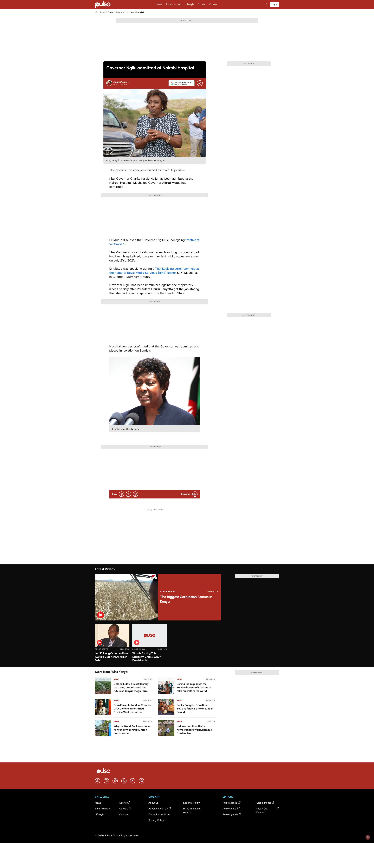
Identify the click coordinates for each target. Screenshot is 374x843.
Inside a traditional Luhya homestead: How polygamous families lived (194, 730)
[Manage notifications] (368, 837)
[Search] (266, 4)
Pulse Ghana (229, 808)
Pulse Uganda (230, 814)
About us (153, 802)
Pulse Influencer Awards (192, 810)
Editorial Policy (191, 802)
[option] (112, 644)
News (159, 4)
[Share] (200, 83)
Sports (201, 4)
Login (274, 4)
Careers (213, 4)
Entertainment (173, 4)
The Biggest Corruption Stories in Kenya (186, 599)
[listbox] (187, 644)
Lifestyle (190, 4)
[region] (187, 644)
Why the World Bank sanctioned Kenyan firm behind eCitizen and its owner (132, 730)
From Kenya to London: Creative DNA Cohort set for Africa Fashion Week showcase (132, 708)
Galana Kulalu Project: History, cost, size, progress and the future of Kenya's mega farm (131, 687)
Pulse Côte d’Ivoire (261, 810)
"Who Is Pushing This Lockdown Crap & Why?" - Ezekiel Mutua (147, 657)
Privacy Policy (156, 820)
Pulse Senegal (263, 802)
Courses (123, 814)
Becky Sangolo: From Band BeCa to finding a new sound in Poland (195, 708)
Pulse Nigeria (230, 802)
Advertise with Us (158, 808)
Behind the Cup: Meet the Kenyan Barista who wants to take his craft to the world (194, 687)
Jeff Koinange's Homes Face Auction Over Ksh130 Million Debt (111, 657)
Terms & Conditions (159, 814)
